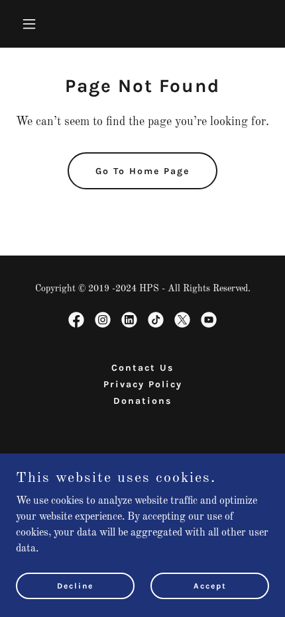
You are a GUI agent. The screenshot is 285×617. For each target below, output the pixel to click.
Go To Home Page (142, 171)
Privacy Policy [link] (142, 384)
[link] (76, 320)
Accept (210, 585)
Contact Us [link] (142, 367)
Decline (75, 585)
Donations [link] (142, 400)
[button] (35, 24)
